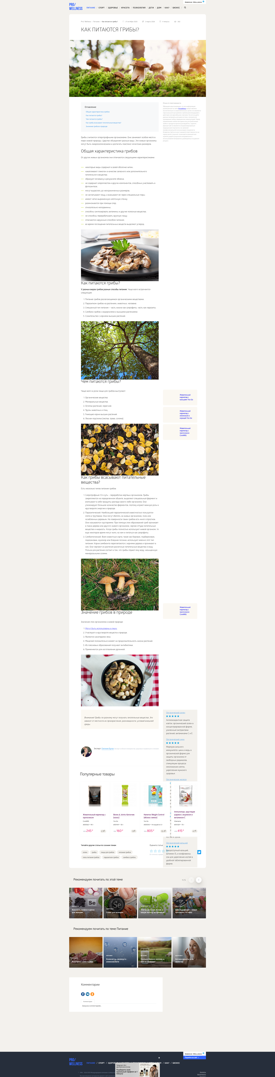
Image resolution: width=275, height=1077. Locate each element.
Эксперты (203, 1072)
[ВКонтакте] (87, 994)
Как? (167, 8)
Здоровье (113, 8)
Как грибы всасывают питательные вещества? (103, 123)
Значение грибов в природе (96, 127)
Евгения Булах (108, 749)
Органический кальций (177, 843)
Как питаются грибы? (94, 116)
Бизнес (176, 8)
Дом (159, 8)
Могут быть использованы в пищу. (101, 629)
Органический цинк (175, 739)
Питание (90, 8)
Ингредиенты (201, 1074)
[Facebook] (83, 994)
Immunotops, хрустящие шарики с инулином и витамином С (184, 815)
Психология (139, 8)
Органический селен (175, 713)
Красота (125, 8)
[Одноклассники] (92, 994)
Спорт (102, 8)
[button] (83, 807)
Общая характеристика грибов (97, 112)
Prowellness (182, 109)
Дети (151, 8)
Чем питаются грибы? (94, 119)
